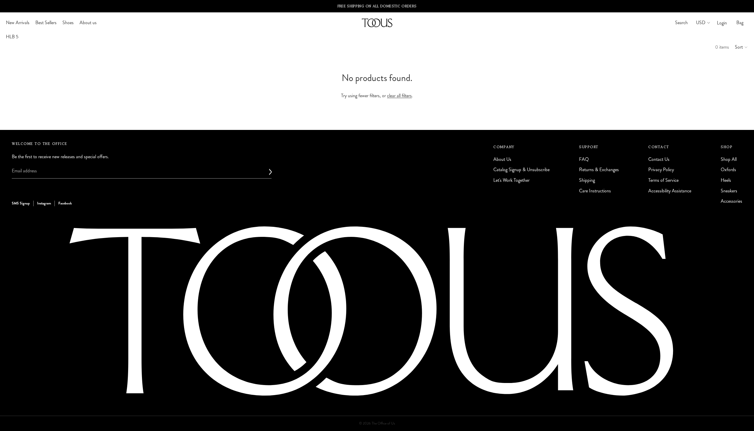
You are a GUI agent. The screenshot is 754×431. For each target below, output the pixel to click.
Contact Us (658, 159)
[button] (741, 47)
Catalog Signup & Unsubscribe (521, 169)
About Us (502, 159)
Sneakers (729, 190)
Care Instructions (595, 190)
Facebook (65, 203)
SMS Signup (21, 203)
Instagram (44, 203)
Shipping (587, 180)
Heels (726, 180)
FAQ (584, 159)
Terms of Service (663, 180)
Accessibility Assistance (669, 190)
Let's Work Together (511, 180)
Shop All (729, 159)
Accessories (731, 201)
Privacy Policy (661, 169)
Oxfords (728, 169)
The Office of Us (383, 423)
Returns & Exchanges (599, 169)
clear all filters (399, 95)
